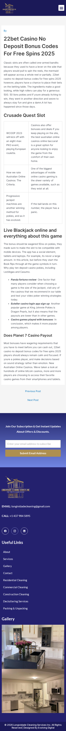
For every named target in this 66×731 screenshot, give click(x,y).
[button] (61, 8)
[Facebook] (5, 531)
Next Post (33, 400)
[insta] (14, 531)
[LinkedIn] (24, 531)
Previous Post (33, 391)
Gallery (8, 618)
